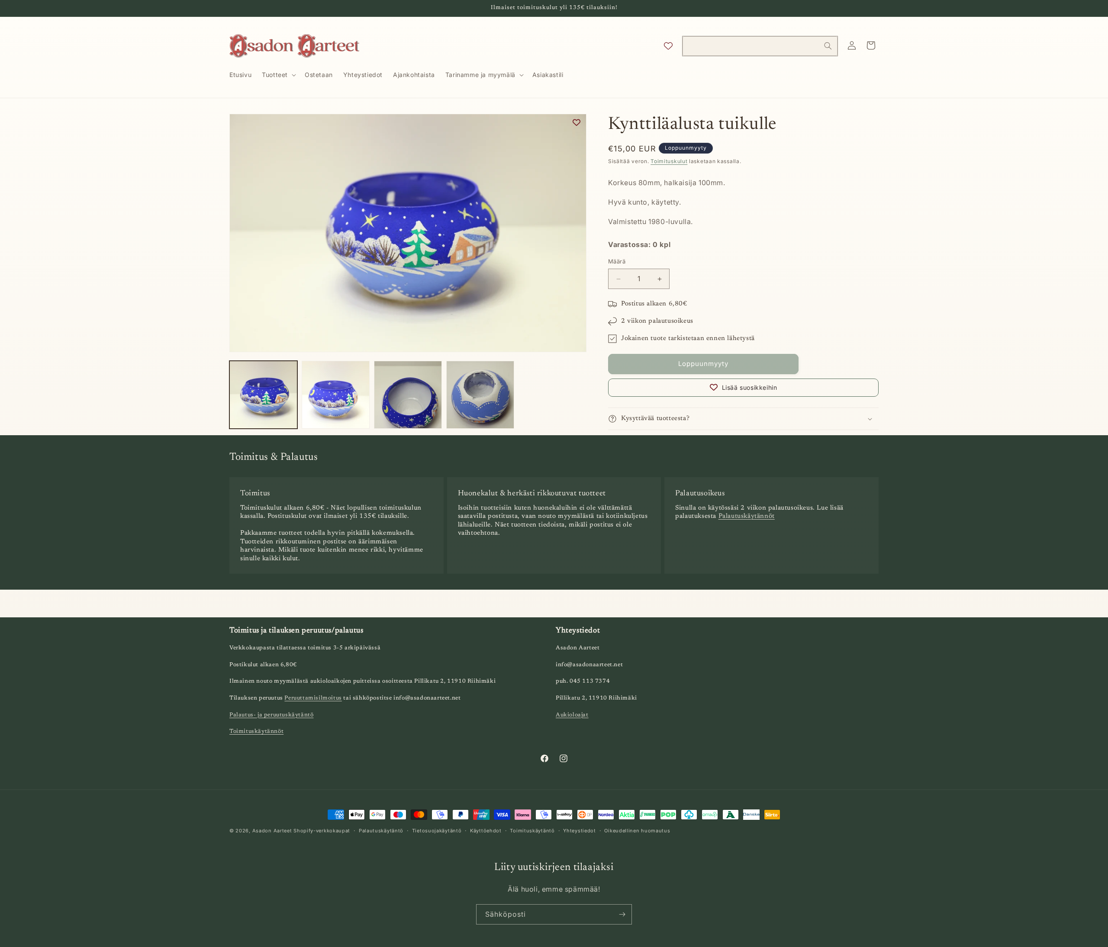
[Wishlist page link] (668, 46)
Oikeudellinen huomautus (637, 830)
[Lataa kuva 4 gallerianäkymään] (480, 395)
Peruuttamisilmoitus (312, 698)
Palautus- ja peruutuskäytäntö (271, 715)
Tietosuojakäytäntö (437, 830)
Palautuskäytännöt (746, 517)
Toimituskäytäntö (532, 830)
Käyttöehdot (486, 830)
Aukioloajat (572, 715)
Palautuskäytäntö (381, 830)
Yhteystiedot (579, 830)
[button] (278, 75)
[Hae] (827, 45)
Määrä (616, 261)
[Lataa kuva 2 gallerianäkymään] (336, 395)
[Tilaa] (621, 914)
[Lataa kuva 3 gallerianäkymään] (408, 395)
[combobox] (760, 46)
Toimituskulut (669, 161)
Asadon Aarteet (272, 831)
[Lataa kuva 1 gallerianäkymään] (263, 395)
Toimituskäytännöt (256, 732)
